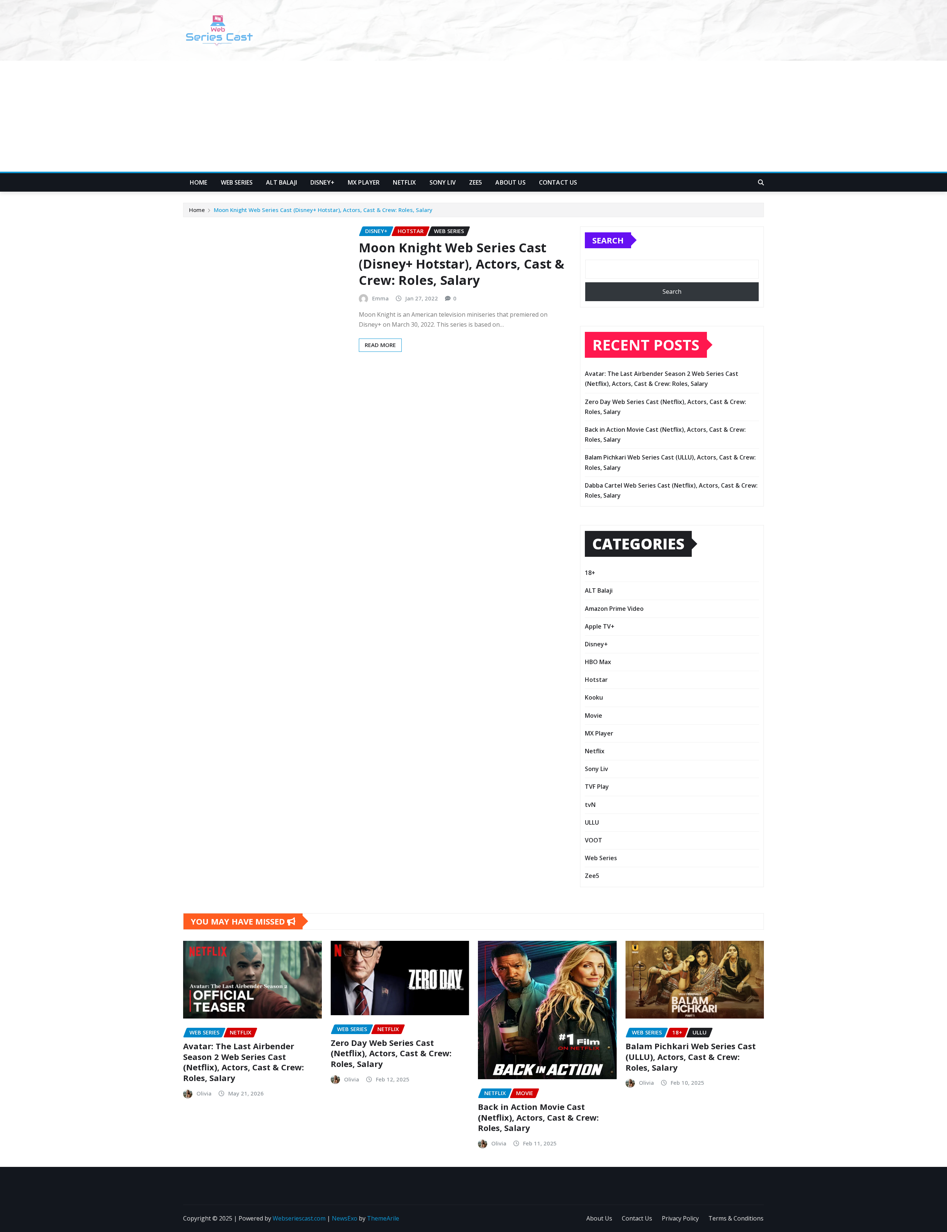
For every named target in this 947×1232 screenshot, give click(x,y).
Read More (380, 345)
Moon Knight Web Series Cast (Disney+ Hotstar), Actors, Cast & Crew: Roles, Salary (323, 209)
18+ (590, 573)
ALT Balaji (281, 182)
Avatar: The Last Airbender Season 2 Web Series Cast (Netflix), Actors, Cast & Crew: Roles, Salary (243, 1061)
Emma (380, 298)
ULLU (592, 822)
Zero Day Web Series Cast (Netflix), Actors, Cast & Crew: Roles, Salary (391, 1053)
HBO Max (598, 662)
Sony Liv (442, 182)
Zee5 (475, 182)
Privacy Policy (680, 1218)
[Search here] (761, 182)
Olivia (204, 1093)
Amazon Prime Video (614, 609)
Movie (593, 715)
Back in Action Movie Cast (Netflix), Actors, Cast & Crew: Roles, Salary (538, 1117)
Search (608, 240)
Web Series (237, 182)
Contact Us (558, 182)
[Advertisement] (473, 116)
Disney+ (322, 182)
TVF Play (597, 786)
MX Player (364, 182)
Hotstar (596, 680)
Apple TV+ (599, 626)
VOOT (593, 840)
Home (199, 182)
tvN (590, 805)
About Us (510, 182)
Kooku (594, 697)
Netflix (404, 182)
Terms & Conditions (736, 1218)
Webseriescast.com (299, 1218)
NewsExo (344, 1218)
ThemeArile (383, 1218)
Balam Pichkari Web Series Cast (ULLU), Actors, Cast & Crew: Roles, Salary (691, 1056)
